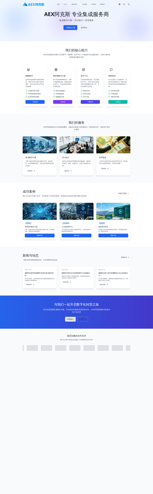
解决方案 (74, 4)
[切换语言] (119, 4)
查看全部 (124, 257)
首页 (58, 4)
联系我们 (102, 4)
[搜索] (128, 4)
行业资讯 (84, 4)
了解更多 (35, 102)
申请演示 (82, 319)
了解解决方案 (70, 27)
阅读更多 (29, 284)
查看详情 (39, 235)
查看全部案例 (122, 193)
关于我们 (93, 4)
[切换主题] (124, 4)
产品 (64, 4)
